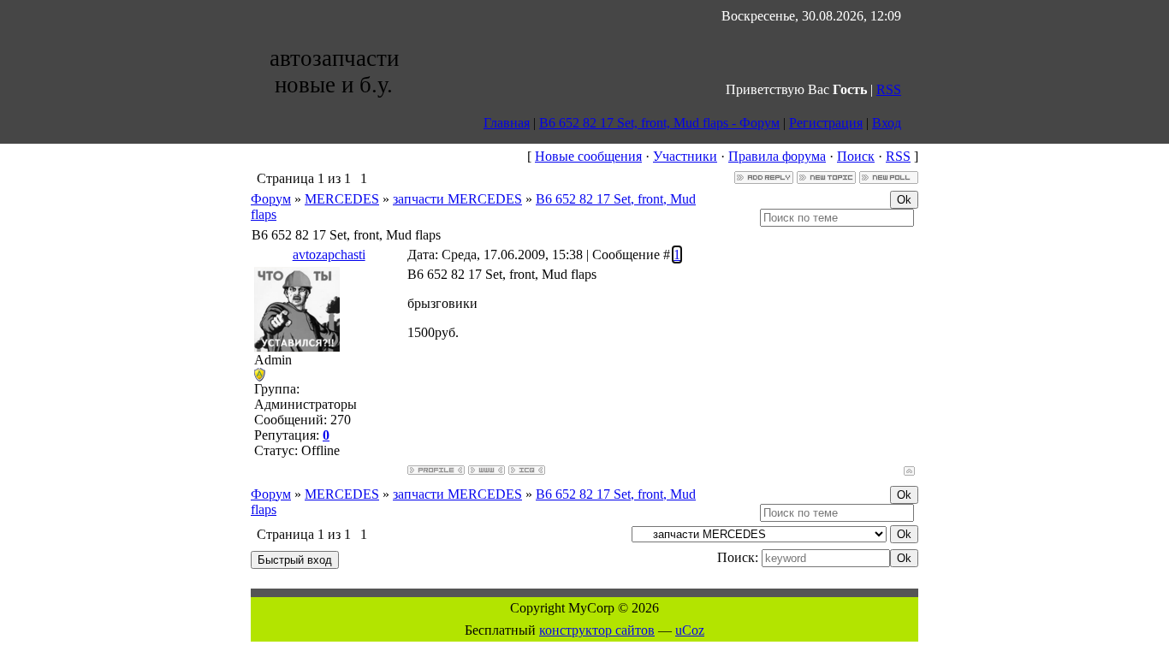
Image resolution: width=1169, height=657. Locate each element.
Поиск (856, 156)
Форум (271, 199)
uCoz (689, 630)
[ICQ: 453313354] (526, 470)
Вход (886, 122)
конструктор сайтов (597, 630)
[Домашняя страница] (486, 470)
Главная (507, 122)
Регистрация (826, 122)
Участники (685, 156)
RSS (888, 89)
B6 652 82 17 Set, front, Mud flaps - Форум (659, 122)
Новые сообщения (588, 156)
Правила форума (777, 156)
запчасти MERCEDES (457, 199)
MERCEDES (342, 199)
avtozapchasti (329, 254)
